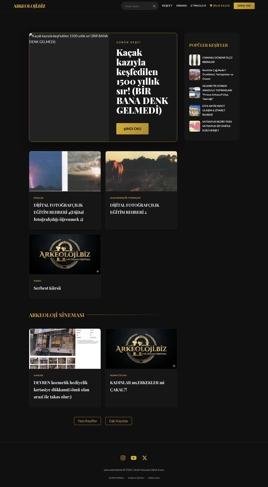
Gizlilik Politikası (116, 477)
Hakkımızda (154, 477)
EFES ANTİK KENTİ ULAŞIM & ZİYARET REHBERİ (214, 110)
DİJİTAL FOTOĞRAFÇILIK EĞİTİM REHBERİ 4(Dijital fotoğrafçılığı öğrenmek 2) (59, 212)
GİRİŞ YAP (244, 5)
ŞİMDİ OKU (132, 129)
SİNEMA (181, 5)
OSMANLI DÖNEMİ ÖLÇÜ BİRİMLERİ (217, 59)
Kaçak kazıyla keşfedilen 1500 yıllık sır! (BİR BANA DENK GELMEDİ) (142, 81)
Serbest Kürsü (47, 288)
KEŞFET (167, 5)
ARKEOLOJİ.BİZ (29, 6)
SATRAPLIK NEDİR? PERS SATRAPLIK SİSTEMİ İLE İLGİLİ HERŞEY (217, 126)
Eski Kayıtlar (118, 421)
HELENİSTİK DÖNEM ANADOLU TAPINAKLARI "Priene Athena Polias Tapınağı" (217, 92)
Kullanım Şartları (136, 477)
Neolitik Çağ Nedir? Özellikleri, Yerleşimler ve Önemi (217, 74)
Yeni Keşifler (87, 421)
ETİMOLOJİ (198, 5)
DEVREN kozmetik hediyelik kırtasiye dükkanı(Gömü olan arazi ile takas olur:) (61, 389)
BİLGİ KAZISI (221, 5)
